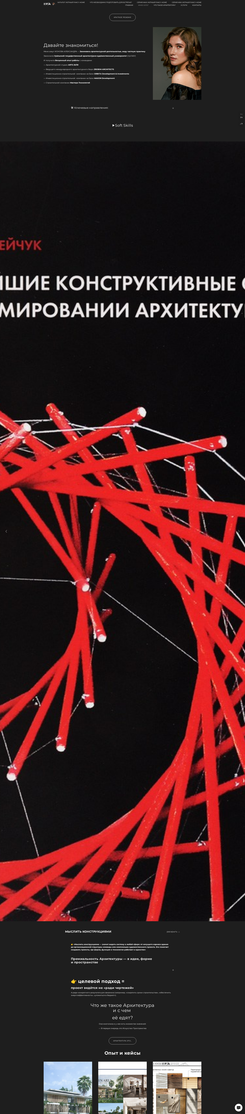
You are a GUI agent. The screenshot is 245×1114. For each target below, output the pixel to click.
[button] (122, 931)
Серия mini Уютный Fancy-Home (186, 2)
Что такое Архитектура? (165, 5)
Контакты (196, 5)
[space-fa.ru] (49, 3)
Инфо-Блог (143, 5)
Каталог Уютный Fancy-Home (71, 2)
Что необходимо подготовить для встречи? (111, 2)
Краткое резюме (122, 17)
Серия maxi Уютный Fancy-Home (152, 2)
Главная (129, 5)
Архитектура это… (122, 1041)
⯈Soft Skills (122, 125)
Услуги (184, 5)
